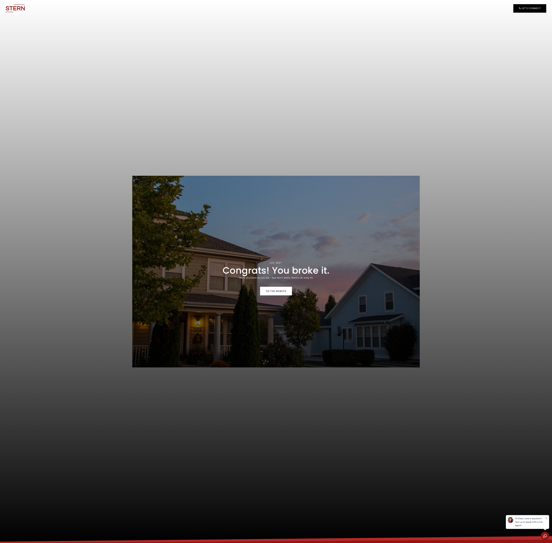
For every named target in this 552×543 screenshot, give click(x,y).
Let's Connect (531, 8)
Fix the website (276, 291)
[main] (276, 271)
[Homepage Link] (15, 8)
